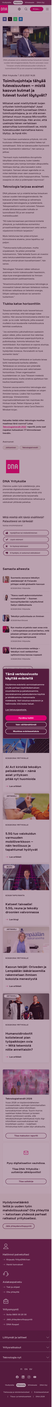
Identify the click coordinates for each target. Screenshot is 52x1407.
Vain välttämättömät (26, 724)
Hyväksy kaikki (26, 718)
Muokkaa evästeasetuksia (26, 731)
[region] (26, 703)
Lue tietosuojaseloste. (16, 709)
